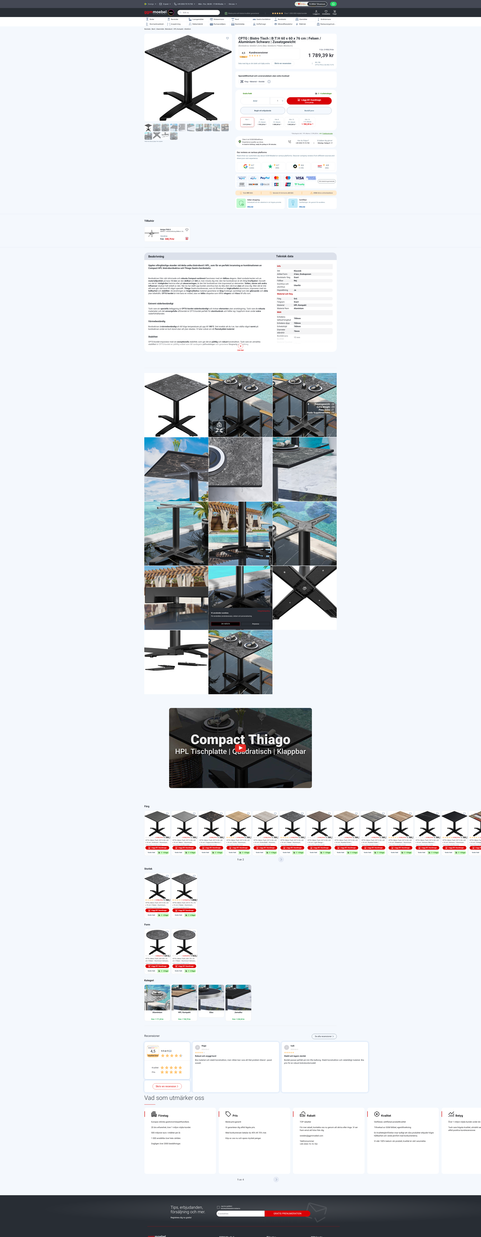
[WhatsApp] (333, 4)
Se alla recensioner (323, 1036)
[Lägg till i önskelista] (227, 38)
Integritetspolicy (264, 611)
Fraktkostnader (327, 133)
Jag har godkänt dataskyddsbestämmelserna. (231, 1207)
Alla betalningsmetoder (327, 181)
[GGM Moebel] (155, 12)
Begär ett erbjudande (262, 111)
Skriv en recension (282, 63)
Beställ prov (309, 111)
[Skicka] (180, 12)
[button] (281, 859)
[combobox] (198, 12)
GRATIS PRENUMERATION (288, 1213)
